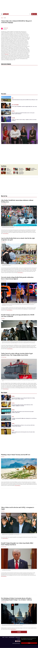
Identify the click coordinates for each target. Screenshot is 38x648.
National (13, 111)
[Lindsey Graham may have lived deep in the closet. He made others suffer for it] (6, 431)
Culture (13, 423)
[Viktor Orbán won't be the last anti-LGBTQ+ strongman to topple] (19, 522)
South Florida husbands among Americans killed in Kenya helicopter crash (24, 99)
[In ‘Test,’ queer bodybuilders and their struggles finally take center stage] (6, 105)
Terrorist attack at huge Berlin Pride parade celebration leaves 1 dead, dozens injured (17, 278)
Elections (13, 117)
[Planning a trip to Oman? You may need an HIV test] (19, 468)
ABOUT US (6, 637)
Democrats (7, 54)
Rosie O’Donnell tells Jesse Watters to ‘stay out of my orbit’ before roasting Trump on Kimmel (23, 426)
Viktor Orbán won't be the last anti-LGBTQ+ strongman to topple (17, 508)
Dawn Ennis (3, 456)
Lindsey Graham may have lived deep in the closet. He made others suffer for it (23, 432)
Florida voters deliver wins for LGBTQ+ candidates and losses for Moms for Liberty (24, 120)
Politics (13, 403)
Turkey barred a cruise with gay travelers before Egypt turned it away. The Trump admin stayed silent (17, 354)
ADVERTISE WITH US (17, 637)
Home (2, 17)
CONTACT (3, 637)
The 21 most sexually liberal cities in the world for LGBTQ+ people (21, 170)
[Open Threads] (20, 641)
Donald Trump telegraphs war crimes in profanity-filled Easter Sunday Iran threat (17, 544)
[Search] (29, 14)
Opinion (13, 430)
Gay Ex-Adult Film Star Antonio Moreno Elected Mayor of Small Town (9, 173)
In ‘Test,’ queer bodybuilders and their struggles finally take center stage (24, 106)
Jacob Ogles (3, 318)
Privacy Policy (23, 639)
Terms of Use (30, 639)
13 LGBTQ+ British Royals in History (34, 169)
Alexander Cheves (4, 241)
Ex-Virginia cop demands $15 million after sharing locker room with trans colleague (24, 419)
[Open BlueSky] (18, 641)
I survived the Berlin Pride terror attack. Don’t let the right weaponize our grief (18, 239)
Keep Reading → (6, 233)
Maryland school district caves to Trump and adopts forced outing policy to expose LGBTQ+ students (23, 398)
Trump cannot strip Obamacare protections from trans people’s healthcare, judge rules (23, 412)
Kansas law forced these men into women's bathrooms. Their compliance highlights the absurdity (22, 405)
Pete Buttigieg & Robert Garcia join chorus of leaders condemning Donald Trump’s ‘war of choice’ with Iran (16, 599)
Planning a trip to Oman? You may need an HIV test (15, 454)
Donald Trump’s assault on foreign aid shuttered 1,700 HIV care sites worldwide (17, 315)
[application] (19, 133)
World (5, 17)
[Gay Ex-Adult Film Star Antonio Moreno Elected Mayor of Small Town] (3, 172)
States (13, 416)
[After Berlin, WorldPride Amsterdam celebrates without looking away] (19, 215)
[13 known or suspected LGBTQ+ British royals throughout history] (28, 169)
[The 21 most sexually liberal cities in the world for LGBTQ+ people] (15, 169)
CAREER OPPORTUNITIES (12, 637)
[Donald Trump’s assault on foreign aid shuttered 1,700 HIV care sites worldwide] (19, 330)
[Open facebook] (16, 641)
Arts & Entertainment (15, 104)
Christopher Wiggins (4, 357)
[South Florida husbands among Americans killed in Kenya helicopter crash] (6, 98)
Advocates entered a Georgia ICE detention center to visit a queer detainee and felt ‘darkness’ (23, 113)
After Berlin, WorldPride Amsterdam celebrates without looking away (17, 201)
